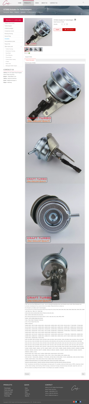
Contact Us (27, 394)
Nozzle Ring (8, 36)
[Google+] (74, 402)
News (26, 392)
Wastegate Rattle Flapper (11, 65)
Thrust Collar (8, 57)
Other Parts (8, 63)
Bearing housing (9, 33)
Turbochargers (8, 25)
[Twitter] (78, 402)
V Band (7, 61)
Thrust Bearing (9, 55)
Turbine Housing (9, 48)
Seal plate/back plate (10, 41)
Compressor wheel (9, 31)
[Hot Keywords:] (83, 2)
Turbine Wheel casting (11, 59)
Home (26, 388)
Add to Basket (70, 29)
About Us (27, 395)
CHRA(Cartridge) (9, 28)
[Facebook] (80, 402)
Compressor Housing (10, 51)
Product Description (30, 60)
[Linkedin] (76, 402)
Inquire (57, 29)
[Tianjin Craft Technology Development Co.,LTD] (75, 388)
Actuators (7, 38)
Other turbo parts (9, 46)
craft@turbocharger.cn (12, 80)
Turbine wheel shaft (9, 23)
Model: (26, 56)
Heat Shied (8, 53)
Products (27, 390)
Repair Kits (7, 44)
